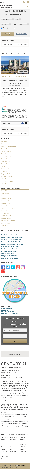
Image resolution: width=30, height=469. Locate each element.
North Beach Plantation (7, 169)
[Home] (13, 365)
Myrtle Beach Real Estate (10, 235)
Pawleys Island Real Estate (10, 249)
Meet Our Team (6, 309)
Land (16, 29)
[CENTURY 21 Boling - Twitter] (8, 267)
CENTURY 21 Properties (9, 313)
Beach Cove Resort (6, 156)
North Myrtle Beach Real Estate (12, 237)
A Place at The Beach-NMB (8, 146)
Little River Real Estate (9, 251)
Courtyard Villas (5, 203)
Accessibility (5, 467)
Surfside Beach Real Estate (11, 242)
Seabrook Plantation (6, 218)
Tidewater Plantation (6, 176)
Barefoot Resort (5, 149)
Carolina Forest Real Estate (11, 239)
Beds (16, 17)
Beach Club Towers (6, 154)
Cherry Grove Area (6, 196)
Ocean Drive (4, 171)
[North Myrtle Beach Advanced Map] (15, 290)
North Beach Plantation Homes (9, 208)
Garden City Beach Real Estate (12, 244)
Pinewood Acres (5, 213)
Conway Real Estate (8, 253)
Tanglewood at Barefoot (7, 174)
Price (2, 22)
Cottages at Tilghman (7, 201)
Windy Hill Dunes (5, 179)
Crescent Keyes (5, 161)
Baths (24, 17)
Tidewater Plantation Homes (8, 220)
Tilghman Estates (5, 223)
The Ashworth (5, 141)
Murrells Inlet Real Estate (10, 246)
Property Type (5, 27)
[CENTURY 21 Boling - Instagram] (23, 267)
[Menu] (28, 7)
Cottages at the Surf (6, 198)
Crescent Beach (5, 159)
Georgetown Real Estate (9, 258)
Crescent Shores (5, 164)
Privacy (16, 467)
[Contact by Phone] (24, 2)
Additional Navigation (15, 354)
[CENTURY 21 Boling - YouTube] (18, 267)
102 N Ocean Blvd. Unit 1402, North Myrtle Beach (15, 76)
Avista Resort (4, 144)
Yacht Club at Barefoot (7, 181)
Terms (11, 467)
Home (4, 29)
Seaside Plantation (6, 215)
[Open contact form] (28, 2)
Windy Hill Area (5, 184)
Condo (10, 29)
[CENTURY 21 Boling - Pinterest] (3, 271)
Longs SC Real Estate (9, 256)
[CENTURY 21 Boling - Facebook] (3, 267)
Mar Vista (3, 166)
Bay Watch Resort (6, 151)
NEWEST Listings (7, 311)
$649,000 (23, 71)
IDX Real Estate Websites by (9, 465)
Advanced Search (21, 33)
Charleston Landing (6, 193)
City (2, 17)
